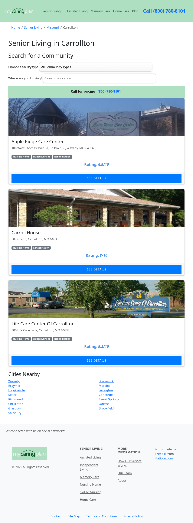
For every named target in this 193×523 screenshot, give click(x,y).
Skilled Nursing (90, 492)
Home (15, 27)
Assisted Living (77, 11)
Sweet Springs (109, 399)
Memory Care (100, 11)
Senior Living (33, 27)
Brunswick (106, 381)
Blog (135, 11)
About (122, 480)
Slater (12, 395)
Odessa (104, 404)
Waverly (14, 381)
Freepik (160, 454)
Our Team (125, 473)
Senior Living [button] (51, 11)
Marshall (105, 386)
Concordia (106, 395)
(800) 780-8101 (109, 91)
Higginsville (16, 390)
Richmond (15, 399)
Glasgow (14, 408)
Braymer (14, 386)
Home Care (121, 11)
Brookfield (106, 408)
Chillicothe (15, 404)
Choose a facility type (23, 67)
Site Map (74, 516)
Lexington (106, 390)
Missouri (53, 27)
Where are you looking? (25, 78)
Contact (56, 516)
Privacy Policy (133, 516)
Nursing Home (90, 484)
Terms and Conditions (101, 516)
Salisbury (14, 413)
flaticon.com (164, 458)
